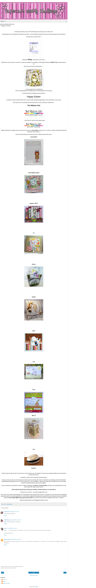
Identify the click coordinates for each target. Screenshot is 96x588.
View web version (34, 575)
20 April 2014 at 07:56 (16, 539)
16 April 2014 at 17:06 (14, 511)
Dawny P (5, 579)
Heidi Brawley (7, 519)
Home (34, 572)
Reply (5, 515)
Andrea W (6, 511)
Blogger (36, 586)
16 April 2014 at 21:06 (16, 519)
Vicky (5, 528)
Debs (4, 581)
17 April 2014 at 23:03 (12, 528)
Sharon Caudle (6, 583)
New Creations (7, 539)
